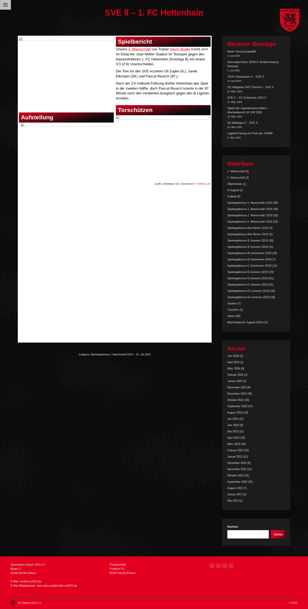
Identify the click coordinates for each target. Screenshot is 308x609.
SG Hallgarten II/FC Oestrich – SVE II (250, 87)
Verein (231, 316)
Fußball (231, 196)
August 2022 (235, 488)
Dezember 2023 (236, 387)
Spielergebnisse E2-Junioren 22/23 (248, 297)
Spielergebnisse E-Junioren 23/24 (247, 284)
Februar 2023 (235, 450)
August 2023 (235, 412)
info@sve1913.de (30, 581)
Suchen (232, 526)
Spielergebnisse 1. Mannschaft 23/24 (249, 209)
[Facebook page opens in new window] (212, 566)
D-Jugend (233, 190)
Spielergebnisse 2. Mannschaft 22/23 (249, 215)
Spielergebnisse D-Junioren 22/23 (247, 272)
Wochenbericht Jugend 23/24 (245, 322)
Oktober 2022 (235, 475)
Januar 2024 (234, 381)
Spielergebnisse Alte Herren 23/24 (247, 234)
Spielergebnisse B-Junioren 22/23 (247, 240)
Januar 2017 (234, 494)
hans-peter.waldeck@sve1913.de (57, 585)
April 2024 (233, 362)
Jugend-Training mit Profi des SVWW (250, 133)
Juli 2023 (232, 418)
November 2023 (236, 393)
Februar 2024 (235, 374)
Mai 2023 (232, 431)
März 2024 (233, 368)
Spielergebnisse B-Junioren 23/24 (247, 246)
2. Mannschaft (139, 49)
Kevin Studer (180, 49)
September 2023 (237, 406)
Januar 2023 (234, 456)
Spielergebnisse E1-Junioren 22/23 (248, 290)
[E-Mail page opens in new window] (224, 566)
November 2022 (236, 469)
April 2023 (233, 437)
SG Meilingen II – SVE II (242, 122)
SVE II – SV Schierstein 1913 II (246, 97)
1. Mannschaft (236, 171)
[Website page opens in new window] (231, 566)
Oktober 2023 (235, 400)
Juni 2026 (233, 355)
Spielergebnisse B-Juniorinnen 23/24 (249, 259)
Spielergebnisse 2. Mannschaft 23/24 (112, 354)
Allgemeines (234, 183)
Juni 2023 (233, 425)
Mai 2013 (232, 500)
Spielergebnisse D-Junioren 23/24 (247, 278)
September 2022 (237, 481)
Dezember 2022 (236, 462)
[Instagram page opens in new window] (218, 566)
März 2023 (233, 444)
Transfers (233, 309)
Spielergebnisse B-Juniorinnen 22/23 (249, 253)
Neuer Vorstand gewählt (241, 51)
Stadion (232, 303)
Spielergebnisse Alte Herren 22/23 (247, 228)
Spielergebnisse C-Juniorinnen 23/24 (249, 265)
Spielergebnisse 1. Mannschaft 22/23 (249, 202)
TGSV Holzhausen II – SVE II (245, 76)
